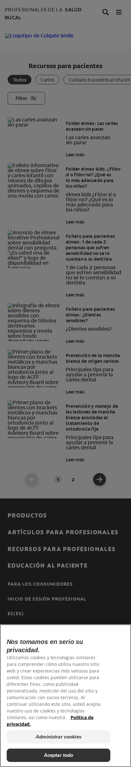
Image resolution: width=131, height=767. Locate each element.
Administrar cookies (58, 736)
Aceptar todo (58, 755)
